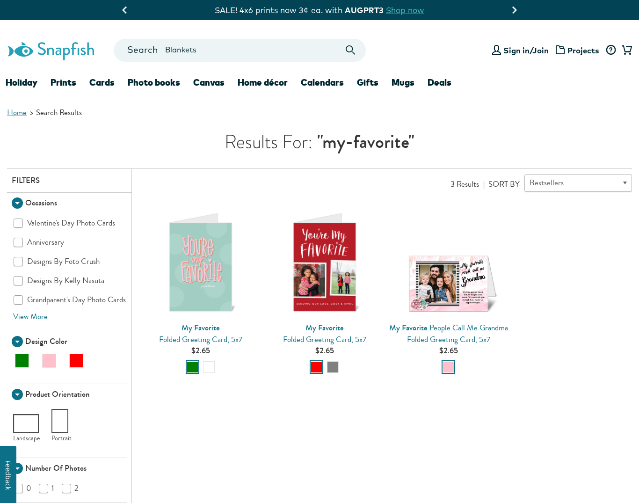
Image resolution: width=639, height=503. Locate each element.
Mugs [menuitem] (403, 82)
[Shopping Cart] (625, 50)
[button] (69, 203)
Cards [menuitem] (102, 82)
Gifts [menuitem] (367, 82)
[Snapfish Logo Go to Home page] (50, 50)
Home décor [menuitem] (263, 82)
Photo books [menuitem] (154, 82)
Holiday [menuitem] (21, 82)
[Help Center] (611, 50)
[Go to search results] (350, 50)
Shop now (405, 10)
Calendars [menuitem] (322, 82)
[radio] (192, 367)
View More (30, 316)
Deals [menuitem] (439, 82)
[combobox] (240, 50)
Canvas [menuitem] (209, 82)
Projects (583, 50)
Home (17, 112)
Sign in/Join (526, 50)
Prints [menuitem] (63, 82)
